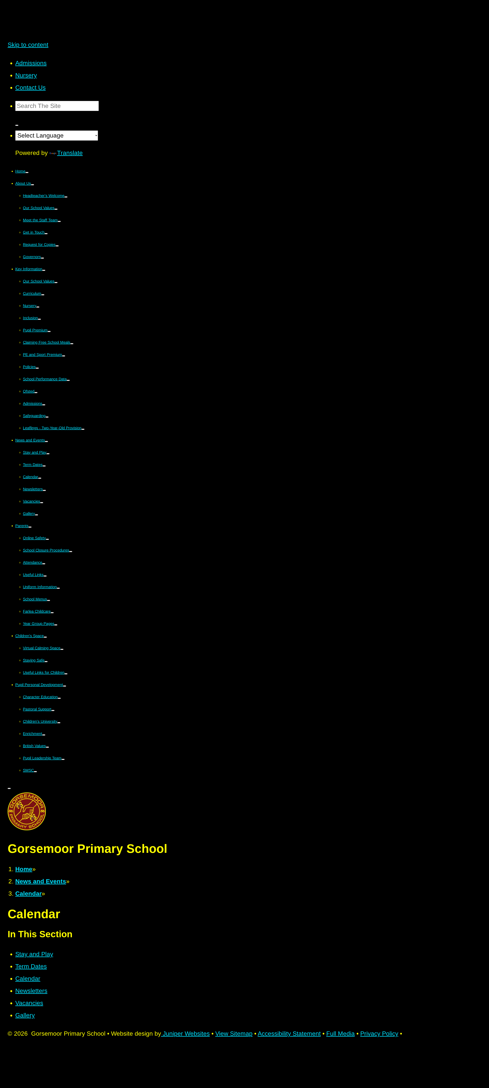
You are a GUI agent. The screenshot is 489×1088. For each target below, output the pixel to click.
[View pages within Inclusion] (39, 319)
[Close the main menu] (9, 788)
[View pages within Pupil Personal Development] (64, 686)
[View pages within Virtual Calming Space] (61, 649)
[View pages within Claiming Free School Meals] (71, 343)
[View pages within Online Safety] (47, 539)
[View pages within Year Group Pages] (55, 624)
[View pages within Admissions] (43, 404)
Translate (70, 152)
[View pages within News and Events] (46, 441)
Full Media (340, 1033)
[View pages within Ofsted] (35, 392)
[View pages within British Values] (47, 747)
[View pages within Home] (26, 172)
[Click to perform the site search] (16, 125)
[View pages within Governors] (42, 258)
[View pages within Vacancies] (41, 502)
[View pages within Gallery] (36, 514)
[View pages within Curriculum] (42, 294)
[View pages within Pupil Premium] (49, 331)
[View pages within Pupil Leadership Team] (63, 759)
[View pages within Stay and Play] (47, 453)
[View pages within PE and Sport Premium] (63, 355)
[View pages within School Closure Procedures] (70, 551)
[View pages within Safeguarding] (47, 417)
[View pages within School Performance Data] (68, 380)
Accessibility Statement (289, 1033)
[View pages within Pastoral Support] (52, 710)
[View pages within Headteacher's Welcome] (65, 197)
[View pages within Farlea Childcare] (52, 612)
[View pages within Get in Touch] (46, 233)
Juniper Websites (185, 1033)
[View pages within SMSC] (35, 771)
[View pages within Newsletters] (44, 490)
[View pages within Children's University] (58, 722)
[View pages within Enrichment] (43, 735)
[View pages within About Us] (32, 184)
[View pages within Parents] (30, 527)
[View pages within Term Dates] (44, 466)
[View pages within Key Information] (43, 270)
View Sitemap (234, 1033)
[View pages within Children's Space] (45, 637)
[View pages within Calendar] (39, 478)
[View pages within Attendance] (43, 563)
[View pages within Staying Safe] (46, 661)
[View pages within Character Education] (59, 698)
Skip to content (28, 44)
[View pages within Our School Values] (55, 209)
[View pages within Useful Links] (45, 576)
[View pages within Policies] (37, 368)
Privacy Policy (379, 1033)
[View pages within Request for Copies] (57, 245)
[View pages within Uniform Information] (58, 588)
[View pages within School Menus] (48, 600)
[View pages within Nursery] (37, 307)
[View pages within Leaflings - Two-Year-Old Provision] (82, 429)
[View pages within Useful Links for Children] (65, 673)
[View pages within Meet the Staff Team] (59, 221)
